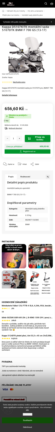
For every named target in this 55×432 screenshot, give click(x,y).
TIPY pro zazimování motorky (14, 366)
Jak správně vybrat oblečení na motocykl (18, 375)
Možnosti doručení (15, 128)
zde (27, 410)
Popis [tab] (11, 177)
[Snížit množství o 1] (7, 138)
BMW (27, 224)
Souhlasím (27, 420)
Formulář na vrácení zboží (14, 400)
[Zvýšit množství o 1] (19, 138)
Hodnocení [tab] (25, 177)
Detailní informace (9, 95)
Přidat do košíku (40, 138)
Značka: (7, 77)
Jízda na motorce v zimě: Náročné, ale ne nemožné (22, 371)
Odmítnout (27, 427)
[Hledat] (46, 3)
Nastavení (27, 414)
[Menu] (3, 3)
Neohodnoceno (19, 82)
